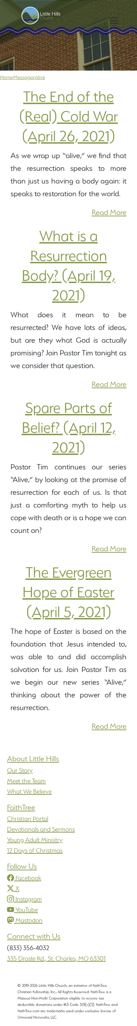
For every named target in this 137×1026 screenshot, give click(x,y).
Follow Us (22, 866)
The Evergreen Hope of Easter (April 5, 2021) (68, 592)
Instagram (28, 899)
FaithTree (21, 807)
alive (40, 77)
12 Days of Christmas (35, 850)
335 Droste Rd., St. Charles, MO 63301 (56, 958)
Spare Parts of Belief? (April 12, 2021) (69, 427)
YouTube (26, 909)
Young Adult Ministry (35, 840)
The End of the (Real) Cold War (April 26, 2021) (68, 116)
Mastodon (29, 920)
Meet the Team (26, 781)
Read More (109, 212)
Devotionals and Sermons (41, 829)
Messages (23, 77)
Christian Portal (27, 818)
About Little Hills (33, 758)
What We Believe (29, 791)
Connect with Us (33, 936)
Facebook (28, 878)
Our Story (20, 770)
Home (6, 77)
